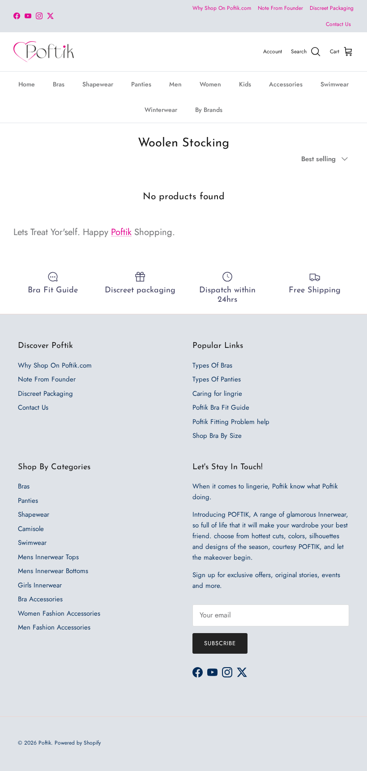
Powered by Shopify (78, 743)
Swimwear (334, 84)
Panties (141, 84)
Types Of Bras (212, 365)
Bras (58, 84)
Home (26, 84)
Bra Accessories (40, 599)
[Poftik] (43, 52)
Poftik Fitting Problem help (230, 422)
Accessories (286, 84)
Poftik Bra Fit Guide (220, 407)
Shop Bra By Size (217, 436)
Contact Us (338, 24)
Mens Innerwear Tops (48, 557)
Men (175, 84)
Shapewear (97, 84)
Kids (245, 84)
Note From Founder (280, 8)
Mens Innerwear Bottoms (53, 571)
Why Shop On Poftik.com (221, 8)
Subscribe (220, 643)
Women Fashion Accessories (59, 613)
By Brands (208, 109)
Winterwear (161, 109)
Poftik (121, 232)
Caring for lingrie (217, 393)
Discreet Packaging (332, 8)
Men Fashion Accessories (54, 627)
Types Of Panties (216, 379)
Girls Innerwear (40, 585)
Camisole (31, 529)
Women (210, 84)
